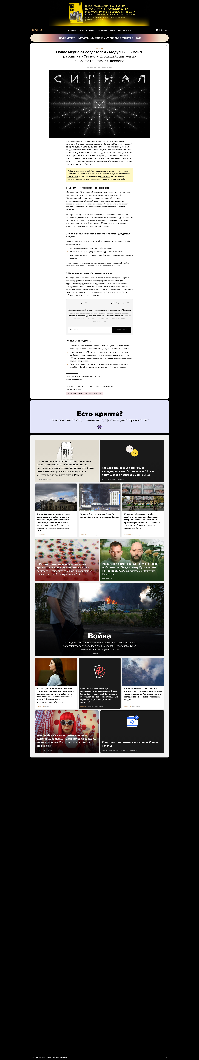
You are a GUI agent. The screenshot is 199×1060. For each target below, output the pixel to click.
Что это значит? (59, 1058)
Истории (83, 30)
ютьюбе (121, 179)
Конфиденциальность (105, 319)
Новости (72, 30)
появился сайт (84, 171)
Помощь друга (124, 30)
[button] (99, 104)
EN (166, 30)
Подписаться (121, 330)
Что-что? (79, 389)
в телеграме (72, 176)
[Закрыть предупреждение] (166, 1057)
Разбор (92, 30)
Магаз (112, 30)
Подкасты (102, 30)
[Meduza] (37, 30)
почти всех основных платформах (100, 179)
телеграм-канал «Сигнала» (97, 346)
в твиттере (105, 176)
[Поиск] (161, 30)
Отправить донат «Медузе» (82, 352)
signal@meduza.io (78, 367)
